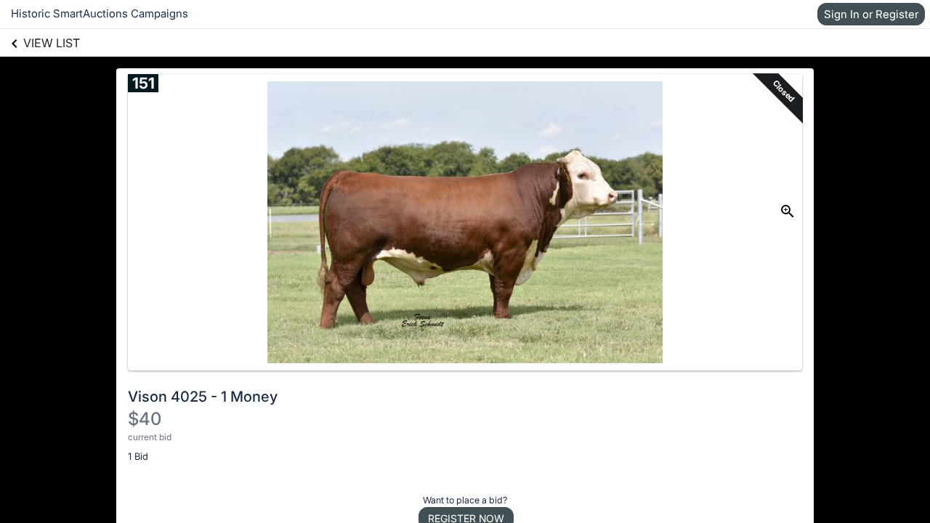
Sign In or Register (871, 14)
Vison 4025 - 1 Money (203, 396)
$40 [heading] (144, 418)
